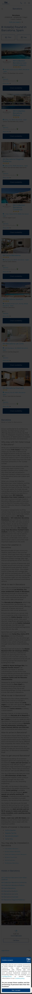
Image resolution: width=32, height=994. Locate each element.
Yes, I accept (16, 990)
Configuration (7, 976)
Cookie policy (19, 978)
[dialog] (16, 975)
